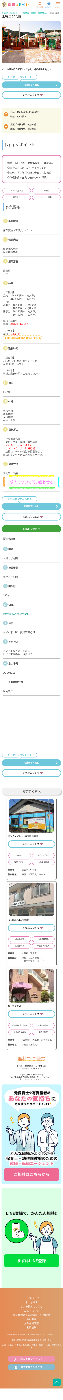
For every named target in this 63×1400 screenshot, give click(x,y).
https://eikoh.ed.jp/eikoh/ (16, 614)
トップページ (31, 1298)
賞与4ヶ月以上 (17, 191)
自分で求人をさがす (31, 1367)
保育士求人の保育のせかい (11, 13)
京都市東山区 (42, 13)
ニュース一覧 (31, 1310)
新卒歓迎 (16, 197)
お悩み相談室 (31, 1323)
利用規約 (31, 1327)
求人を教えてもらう (31, 1306)
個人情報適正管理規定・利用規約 (31, 1315)
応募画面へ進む (31, 84)
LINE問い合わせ (31, 528)
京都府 (33, 13)
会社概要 (31, 1319)
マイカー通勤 (46, 197)
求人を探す (31, 1302)
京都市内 (26, 13)
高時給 (46, 191)
